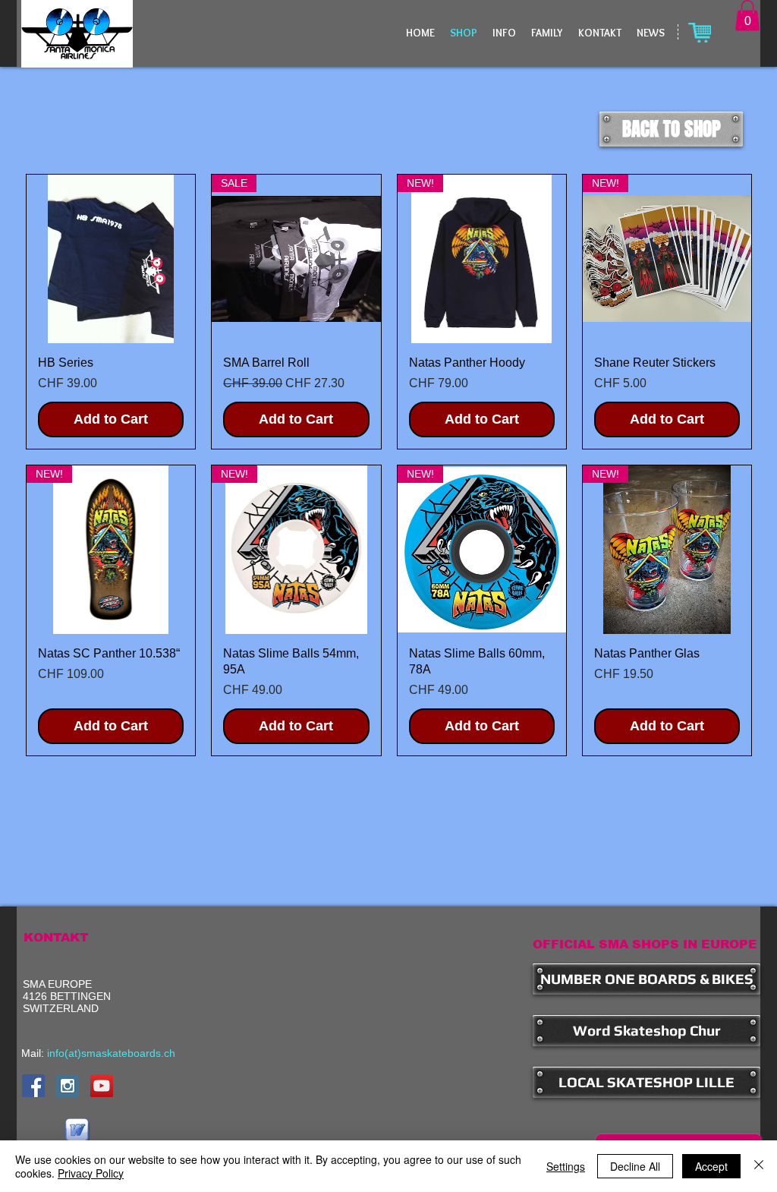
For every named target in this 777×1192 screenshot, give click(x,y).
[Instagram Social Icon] (67, 1085)
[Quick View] (111, 259)
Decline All (635, 1166)
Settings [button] (565, 1166)
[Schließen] (759, 1166)
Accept (711, 1166)
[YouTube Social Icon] (101, 1085)
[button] (747, 15)
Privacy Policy (91, 1173)
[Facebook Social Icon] (33, 1085)
